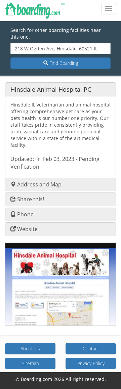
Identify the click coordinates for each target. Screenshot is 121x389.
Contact (91, 348)
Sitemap (30, 363)
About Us (30, 348)
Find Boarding (63, 63)
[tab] (60, 89)
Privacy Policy (91, 363)
